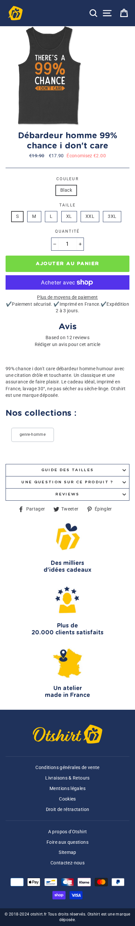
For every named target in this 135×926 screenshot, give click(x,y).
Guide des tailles (67, 470)
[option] (50, 76)
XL (69, 216)
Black (66, 190)
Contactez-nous (67, 863)
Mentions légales (67, 788)
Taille (67, 205)
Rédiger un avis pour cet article (68, 344)
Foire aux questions (67, 842)
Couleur (67, 179)
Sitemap (67, 852)
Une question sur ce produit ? (67, 482)
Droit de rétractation (67, 809)
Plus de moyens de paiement (67, 297)
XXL (90, 216)
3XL (112, 216)
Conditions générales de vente (67, 767)
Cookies (67, 799)
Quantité (67, 231)
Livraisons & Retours (67, 778)
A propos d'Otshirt (67, 832)
